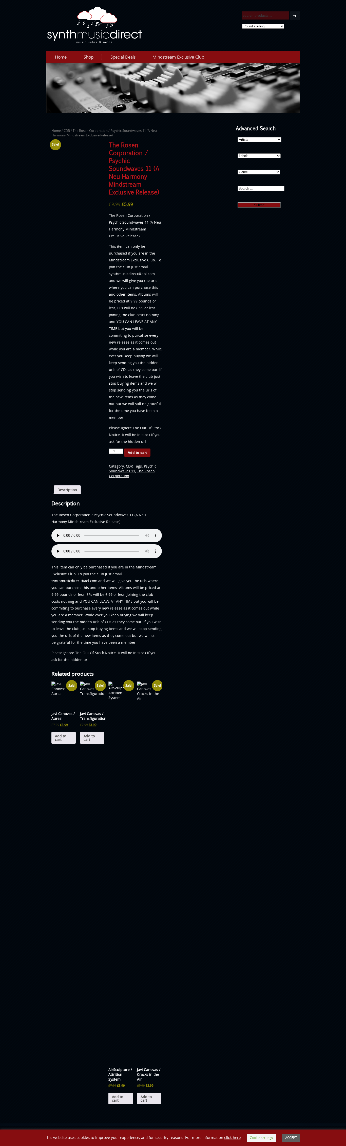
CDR (67, 130)
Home (61, 57)
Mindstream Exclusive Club (178, 57)
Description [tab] (67, 489)
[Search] (295, 15)
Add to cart (137, 453)
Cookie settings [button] (261, 1137)
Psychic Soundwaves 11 (132, 468)
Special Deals (123, 57)
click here (232, 1137)
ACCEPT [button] (291, 1137)
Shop (88, 57)
